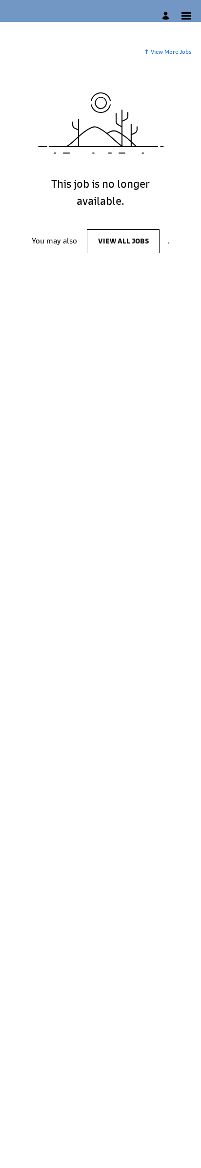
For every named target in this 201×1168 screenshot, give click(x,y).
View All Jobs (123, 241)
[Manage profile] (167, 16)
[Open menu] (186, 16)
